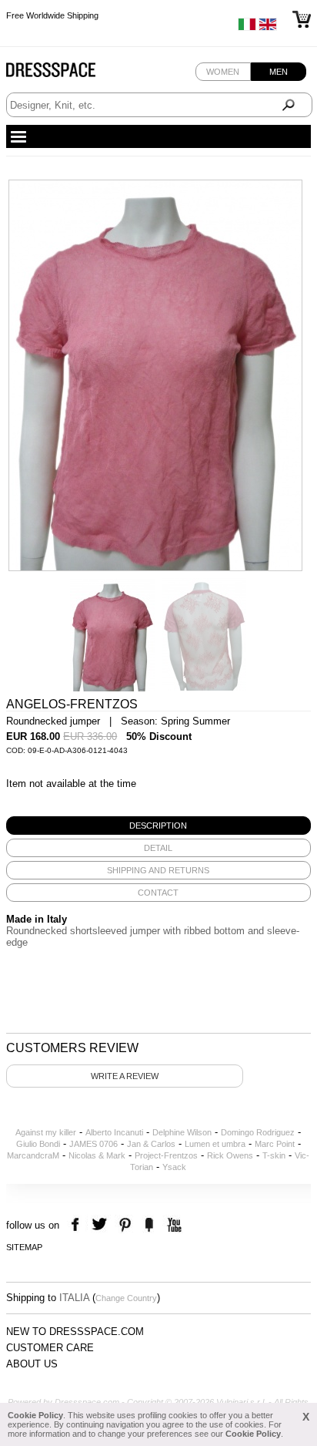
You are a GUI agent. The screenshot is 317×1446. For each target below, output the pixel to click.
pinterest (125, 1225)
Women (222, 71)
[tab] (158, 825)
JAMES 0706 (93, 1143)
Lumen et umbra (215, 1143)
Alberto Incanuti (114, 1132)
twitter (101, 1225)
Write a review (124, 1076)
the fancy (148, 1225)
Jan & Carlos (151, 1143)
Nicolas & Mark (96, 1155)
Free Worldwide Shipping (52, 15)
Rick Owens (230, 1155)
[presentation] (158, 825)
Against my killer (45, 1132)
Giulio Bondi (38, 1143)
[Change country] (247, 27)
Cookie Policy (35, 1415)
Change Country (126, 1298)
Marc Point (275, 1143)
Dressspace (65, 73)
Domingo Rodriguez (258, 1132)
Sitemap (24, 1247)
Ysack (174, 1167)
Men (278, 71)
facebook (77, 1225)
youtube (172, 1225)
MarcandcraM (33, 1155)
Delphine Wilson (182, 1132)
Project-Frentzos (166, 1155)
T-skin (273, 1155)
